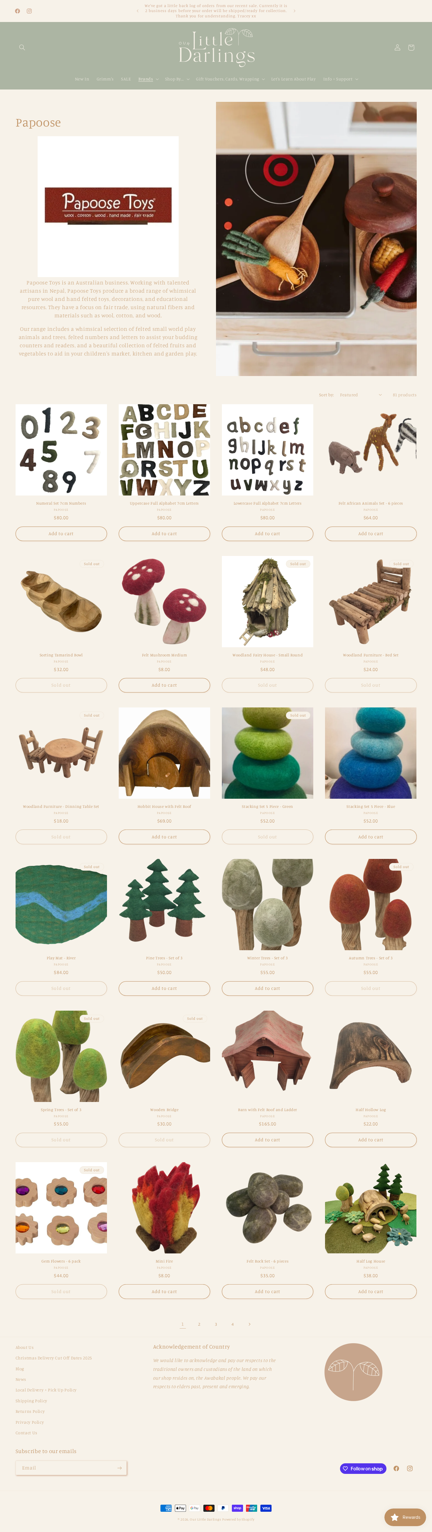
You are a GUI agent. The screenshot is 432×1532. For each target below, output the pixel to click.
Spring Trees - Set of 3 (61, 1109)
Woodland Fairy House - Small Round (267, 655)
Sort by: (326, 394)
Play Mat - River (61, 957)
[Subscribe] (119, 1468)
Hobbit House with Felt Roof (164, 806)
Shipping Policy (31, 1400)
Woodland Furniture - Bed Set (371, 655)
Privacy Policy (30, 1422)
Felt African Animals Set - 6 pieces (371, 503)
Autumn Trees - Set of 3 (371, 957)
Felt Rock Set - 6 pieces (268, 1261)
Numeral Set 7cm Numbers (61, 503)
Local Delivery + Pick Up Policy (46, 1389)
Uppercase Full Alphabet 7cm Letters (164, 503)
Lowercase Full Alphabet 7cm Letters (268, 503)
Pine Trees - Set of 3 (164, 957)
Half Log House (370, 1261)
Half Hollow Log (371, 1109)
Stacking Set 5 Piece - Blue (370, 806)
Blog (20, 1368)
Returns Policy (30, 1411)
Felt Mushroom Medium (164, 655)
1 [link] (182, 1324)
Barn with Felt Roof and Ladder (267, 1109)
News (21, 1379)
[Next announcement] (294, 11)
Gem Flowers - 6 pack (61, 1261)
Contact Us (26, 1432)
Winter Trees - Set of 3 (267, 957)
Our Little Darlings (205, 1519)
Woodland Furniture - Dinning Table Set (61, 806)
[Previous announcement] (137, 11)
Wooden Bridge (164, 1109)
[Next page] (249, 1324)
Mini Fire (164, 1261)
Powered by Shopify (238, 1519)
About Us (25, 1347)
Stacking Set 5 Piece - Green (267, 806)
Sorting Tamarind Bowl (61, 655)
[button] (22, 47)
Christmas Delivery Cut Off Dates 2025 (54, 1357)
